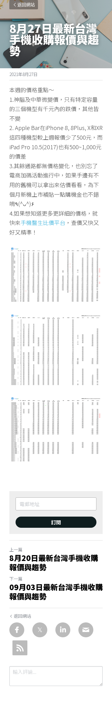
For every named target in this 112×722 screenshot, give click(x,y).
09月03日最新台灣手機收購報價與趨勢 (56, 591)
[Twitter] (39, 629)
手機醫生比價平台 (43, 222)
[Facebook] (16, 629)
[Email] (85, 629)
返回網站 (26, 4)
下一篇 (15, 579)
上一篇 (15, 549)
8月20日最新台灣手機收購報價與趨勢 (53, 562)
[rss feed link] (19, 647)
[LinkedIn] (62, 629)
